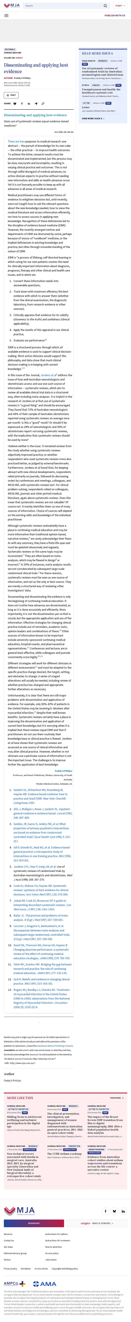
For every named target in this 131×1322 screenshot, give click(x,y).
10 (60, 630)
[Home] (12, 6)
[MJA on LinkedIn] (123, 1211)
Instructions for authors (56, 1234)
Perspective (74, 1146)
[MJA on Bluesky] (114, 1211)
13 (35, 711)
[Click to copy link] (43, 103)
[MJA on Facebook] (105, 1211)
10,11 (40, 656)
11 (28, 647)
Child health (88, 61)
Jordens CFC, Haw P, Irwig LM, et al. (35, 867)
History (7, 1259)
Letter (86, 103)
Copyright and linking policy (65, 1268)
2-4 (23, 368)
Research (102, 61)
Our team (8, 1247)
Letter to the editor (18, 1109)
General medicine (12, 53)
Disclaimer (26, 1268)
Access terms (41, 1268)
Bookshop (34, 1223)
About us (8, 1234)
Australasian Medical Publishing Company (55, 1046)
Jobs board (50, 1259)
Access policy (52, 1253)
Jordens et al (48, 375)
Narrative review (96, 1149)
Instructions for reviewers (57, 1240)
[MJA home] (19, 1211)
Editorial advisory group (15, 1253)
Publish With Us (115, 15)
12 (36, 666)
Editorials (10, 49)
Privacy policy (10, 1268)
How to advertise (53, 1247)
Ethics (85, 85)
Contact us (9, 1240)
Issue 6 (19, 58)
